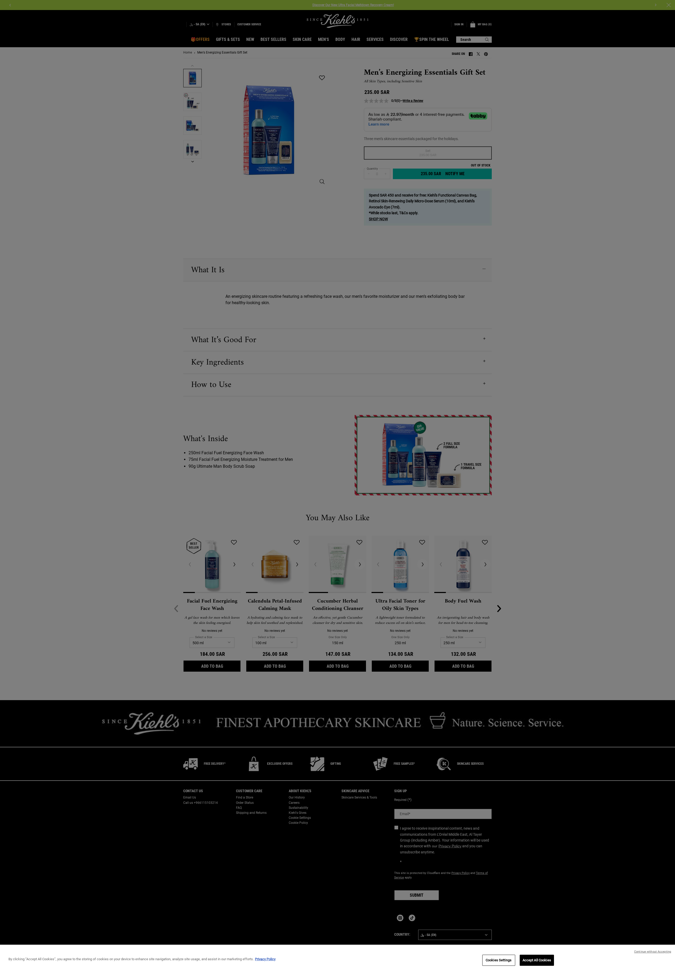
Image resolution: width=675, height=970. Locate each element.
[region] (337, 957)
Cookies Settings (499, 960)
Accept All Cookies (537, 960)
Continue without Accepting (652, 951)
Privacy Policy (265, 959)
